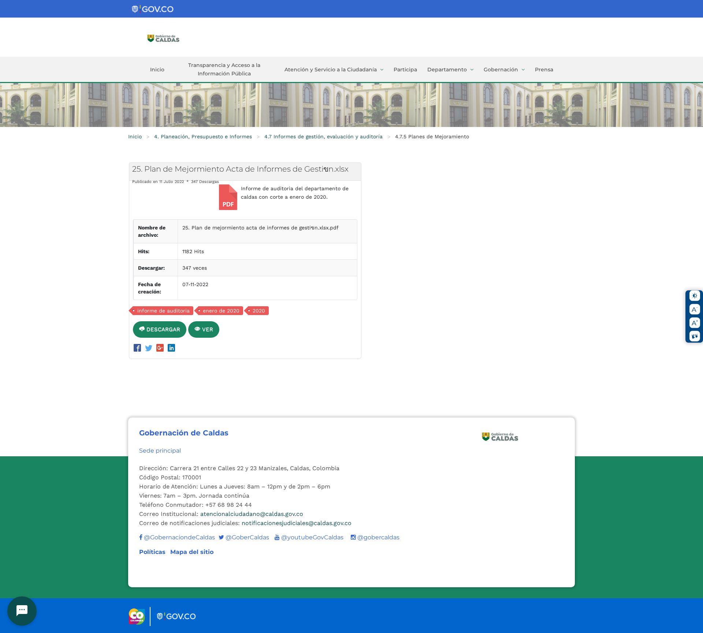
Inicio (157, 69)
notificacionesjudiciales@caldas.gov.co (297, 523)
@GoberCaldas (244, 537)
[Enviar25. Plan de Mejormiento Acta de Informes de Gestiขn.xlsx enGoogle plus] (161, 349)
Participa (405, 69)
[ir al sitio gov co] (153, 9)
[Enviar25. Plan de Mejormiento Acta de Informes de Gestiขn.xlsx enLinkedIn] (171, 349)
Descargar (162, 329)
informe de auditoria (163, 311)
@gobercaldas (377, 537)
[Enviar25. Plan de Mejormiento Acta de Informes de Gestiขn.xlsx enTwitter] (150, 349)
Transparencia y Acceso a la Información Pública (224, 69)
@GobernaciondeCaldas (178, 537)
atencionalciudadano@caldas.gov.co (251, 513)
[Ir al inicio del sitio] (174, 37)
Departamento (447, 69)
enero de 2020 (221, 311)
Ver (206, 329)
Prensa (544, 69)
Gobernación (501, 69)
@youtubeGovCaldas (309, 537)
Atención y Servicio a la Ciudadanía (330, 69)
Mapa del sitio (191, 551)
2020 (259, 311)
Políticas (153, 551)
